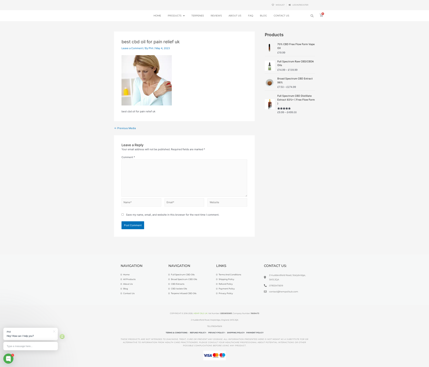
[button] (312, 15)
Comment (128, 157)
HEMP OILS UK (200, 313)
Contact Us (281, 15)
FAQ (250, 15)
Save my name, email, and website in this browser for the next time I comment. (172, 214)
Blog (263, 15)
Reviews (216, 15)
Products (174, 15)
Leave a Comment (132, 48)
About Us (235, 15)
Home (157, 15)
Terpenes (197, 15)
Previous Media (125, 128)
